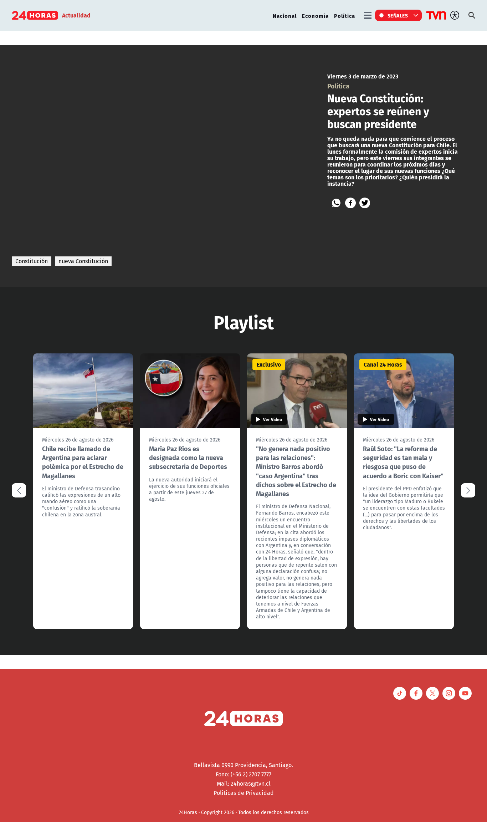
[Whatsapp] (336, 203)
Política (344, 15)
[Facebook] (350, 203)
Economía (315, 15)
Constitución (31, 261)
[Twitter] (364, 203)
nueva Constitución (83, 261)
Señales (398, 15)
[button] (468, 490)
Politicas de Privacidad (244, 792)
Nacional (285, 15)
